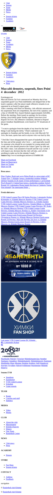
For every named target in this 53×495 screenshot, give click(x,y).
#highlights (5, 363)
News (8, 12)
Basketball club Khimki (12, 488)
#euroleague (36, 365)
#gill (38, 363)
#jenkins (25, 363)
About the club (12, 422)
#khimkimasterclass (32, 359)
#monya (4, 368)
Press (8, 83)
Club (8, 3)
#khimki (44, 365)
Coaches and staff (13, 398)
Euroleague (10, 380)
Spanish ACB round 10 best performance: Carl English (28, 181)
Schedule (9, 384)
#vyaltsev (12, 365)
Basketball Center (13, 433)
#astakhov (13, 361)
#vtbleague (26, 365)
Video (8, 410)
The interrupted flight (19, 187)
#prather (43, 359)
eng (5, 33)
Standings (10, 377)
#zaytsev (4, 365)
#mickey (13, 359)
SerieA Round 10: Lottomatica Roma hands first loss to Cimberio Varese (26, 184)
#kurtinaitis (5, 359)
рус (2, 33)
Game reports (11, 386)
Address (9, 477)
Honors (9, 455)
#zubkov (32, 363)
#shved (19, 365)
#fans (12, 363)
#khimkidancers (37, 361)
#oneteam (47, 361)
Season (8, 5)
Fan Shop (9, 465)
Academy (9, 21)
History (9, 429)
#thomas (18, 363)
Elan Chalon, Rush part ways (12, 176)
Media (8, 10)
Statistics (9, 401)
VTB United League (14, 382)
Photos (8, 412)
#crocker (20, 359)
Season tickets (11, 16)
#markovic (44, 363)
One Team (10, 431)
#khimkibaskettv (24, 361)
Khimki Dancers (12, 427)
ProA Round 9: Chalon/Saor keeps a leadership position (22, 183)
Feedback (9, 479)
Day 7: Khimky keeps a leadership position (23, 178)
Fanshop (9, 19)
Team (8, 7)
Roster (8, 396)
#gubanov (5, 361)
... (29, 187)
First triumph (6, 187)
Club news (10, 81)
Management (11, 424)
